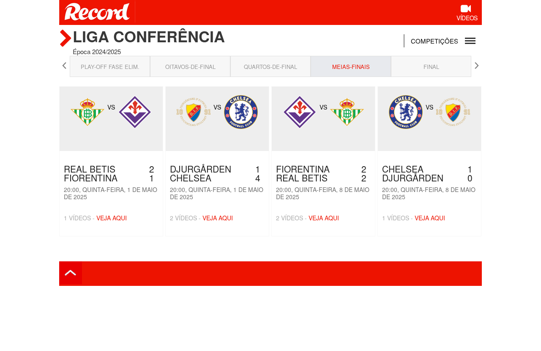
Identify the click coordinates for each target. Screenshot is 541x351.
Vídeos (467, 18)
